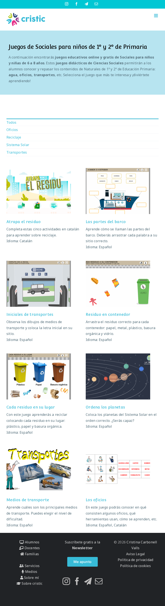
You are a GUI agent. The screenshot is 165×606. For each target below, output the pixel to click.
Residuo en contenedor (108, 314)
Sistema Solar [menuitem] (17, 144)
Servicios (32, 565)
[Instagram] (66, 581)
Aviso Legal (135, 554)
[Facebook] (77, 581)
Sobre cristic (31, 583)
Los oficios (96, 500)
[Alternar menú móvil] (156, 15)
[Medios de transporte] (38, 469)
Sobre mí (31, 577)
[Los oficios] (118, 469)
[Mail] (98, 581)
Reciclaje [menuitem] (13, 137)
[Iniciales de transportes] (38, 284)
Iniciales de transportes (29, 314)
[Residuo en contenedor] (118, 284)
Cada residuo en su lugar (30, 407)
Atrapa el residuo (23, 221)
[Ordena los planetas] (118, 376)
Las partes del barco (106, 221)
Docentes (31, 548)
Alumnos (31, 542)
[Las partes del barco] (118, 191)
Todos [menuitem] (11, 122)
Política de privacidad (135, 559)
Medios (30, 571)
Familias (31, 554)
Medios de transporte (27, 500)
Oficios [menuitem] (12, 129)
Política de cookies (135, 565)
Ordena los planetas (105, 407)
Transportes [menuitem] (16, 152)
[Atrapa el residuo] (38, 191)
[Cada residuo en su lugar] (38, 376)
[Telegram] (88, 581)
